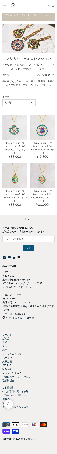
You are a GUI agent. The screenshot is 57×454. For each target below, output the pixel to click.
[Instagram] (14, 257)
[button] (8, 404)
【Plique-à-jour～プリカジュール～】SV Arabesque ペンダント (14, 195)
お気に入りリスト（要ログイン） (20, 376)
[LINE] (18, 257)
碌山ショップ (28, 439)
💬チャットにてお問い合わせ (18, 317)
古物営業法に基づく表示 (15, 406)
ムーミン (7, 357)
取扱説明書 (8, 380)
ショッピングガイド (13, 372)
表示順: (6, 96)
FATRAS (6, 365)
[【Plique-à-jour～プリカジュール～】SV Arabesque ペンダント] (14, 175)
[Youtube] (9, 257)
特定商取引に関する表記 (15, 391)
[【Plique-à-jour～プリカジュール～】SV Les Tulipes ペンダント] (42, 175)
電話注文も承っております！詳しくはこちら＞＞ (28, 17)
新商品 (6, 338)
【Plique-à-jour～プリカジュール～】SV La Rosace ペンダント (14, 147)
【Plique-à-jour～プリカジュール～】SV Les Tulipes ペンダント (42, 195)
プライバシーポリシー (14, 395)
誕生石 (6, 349)
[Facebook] (4, 257)
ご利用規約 (8, 387)
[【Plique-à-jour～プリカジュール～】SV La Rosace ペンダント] (14, 127)
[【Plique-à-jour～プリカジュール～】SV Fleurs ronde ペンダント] (42, 127)
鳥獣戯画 (7, 361)
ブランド (7, 334)
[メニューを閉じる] (4, 5)
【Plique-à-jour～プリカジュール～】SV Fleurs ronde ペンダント (42, 147)
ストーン (7, 346)
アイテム (7, 342)
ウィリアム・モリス (13, 353)
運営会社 (7, 399)
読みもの (7, 369)
